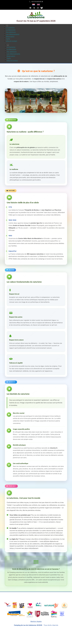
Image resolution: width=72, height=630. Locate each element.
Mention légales (36, 621)
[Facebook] (30, 8)
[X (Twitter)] (34, 8)
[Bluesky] (41, 8)
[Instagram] (38, 8)
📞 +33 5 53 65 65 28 (36, 1)
